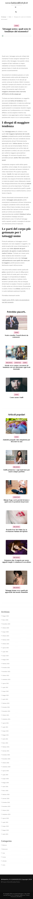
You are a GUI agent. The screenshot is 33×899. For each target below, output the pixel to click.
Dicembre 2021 (6, 707)
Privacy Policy (6, 882)
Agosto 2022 (5, 683)
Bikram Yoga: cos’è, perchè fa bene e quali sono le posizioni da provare (16, 501)
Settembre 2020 (6, 767)
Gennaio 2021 (5, 751)
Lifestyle (18, 362)
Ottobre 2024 (5, 636)
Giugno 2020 (5, 778)
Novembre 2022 (6, 671)
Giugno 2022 (5, 691)
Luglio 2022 (5, 687)
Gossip (4, 857)
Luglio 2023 (5, 651)
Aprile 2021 (5, 739)
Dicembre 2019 (6, 802)
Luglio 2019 (5, 822)
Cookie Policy (16, 882)
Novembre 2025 (6, 624)
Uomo (16, 25)
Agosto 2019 (5, 818)
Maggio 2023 (5, 659)
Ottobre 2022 (5, 675)
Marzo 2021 (5, 743)
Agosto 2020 (5, 770)
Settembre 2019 (6, 814)
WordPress (19, 896)
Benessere (5, 849)
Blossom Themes (25, 895)
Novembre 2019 (6, 806)
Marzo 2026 (5, 620)
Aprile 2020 (5, 786)
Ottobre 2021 (5, 715)
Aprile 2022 (5, 699)
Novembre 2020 (6, 759)
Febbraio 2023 (5, 663)
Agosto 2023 (5, 647)
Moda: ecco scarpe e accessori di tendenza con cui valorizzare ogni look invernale (16, 367)
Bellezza (9, 362)
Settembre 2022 (6, 679)
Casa (16, 437)
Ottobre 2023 (5, 643)
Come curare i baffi (16, 397)
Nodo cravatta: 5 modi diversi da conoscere (16, 336)
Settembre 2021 (6, 719)
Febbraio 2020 (5, 794)
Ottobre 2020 (5, 763)
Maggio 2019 (5, 830)
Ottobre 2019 (5, 810)
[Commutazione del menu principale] (16, 7)
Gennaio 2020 (5, 798)
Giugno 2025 (5, 632)
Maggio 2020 (5, 782)
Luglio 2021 (5, 727)
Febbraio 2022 (5, 703)
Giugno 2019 (5, 826)
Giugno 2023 (5, 655)
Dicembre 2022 (6, 667)
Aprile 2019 (5, 834)
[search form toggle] (16, 12)
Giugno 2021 (5, 731)
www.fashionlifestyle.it (16, 2)
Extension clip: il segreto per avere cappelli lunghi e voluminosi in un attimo (16, 561)
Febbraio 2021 (5, 747)
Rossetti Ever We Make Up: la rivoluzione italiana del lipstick (16, 530)
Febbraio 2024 (5, 640)
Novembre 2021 (6, 711)
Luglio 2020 (5, 774)
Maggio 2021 (5, 735)
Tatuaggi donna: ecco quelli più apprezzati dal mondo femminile (16, 591)
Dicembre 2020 (6, 755)
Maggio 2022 (5, 695)
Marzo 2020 (5, 790)
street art (17, 94)
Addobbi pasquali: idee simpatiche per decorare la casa (16, 441)
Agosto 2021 (5, 723)
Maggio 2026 (5, 616)
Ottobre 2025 (5, 628)
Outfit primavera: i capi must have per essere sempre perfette (16, 471)
